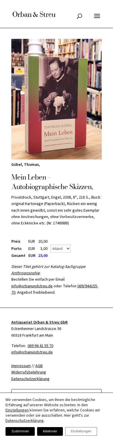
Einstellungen (17, 410)
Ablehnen (50, 431)
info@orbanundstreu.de (32, 286)
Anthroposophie (25, 273)
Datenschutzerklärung (25, 421)
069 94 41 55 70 (40, 346)
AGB (39, 366)
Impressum (21, 366)
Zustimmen (20, 431)
